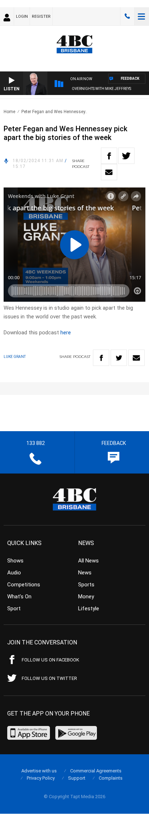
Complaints (111, 778)
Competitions (23, 584)
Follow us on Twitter (49, 678)
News (84, 572)
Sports (86, 584)
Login (22, 16)
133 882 (127, 16)
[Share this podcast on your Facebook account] (109, 156)
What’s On (19, 596)
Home (9, 111)
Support (76, 778)
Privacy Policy (41, 778)
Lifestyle (88, 608)
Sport (14, 608)
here (65, 332)
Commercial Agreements (96, 770)
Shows (15, 560)
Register (41, 16)
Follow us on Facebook (50, 660)
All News (88, 560)
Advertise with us (39, 770)
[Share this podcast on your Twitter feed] (126, 156)
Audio (14, 572)
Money (86, 596)
